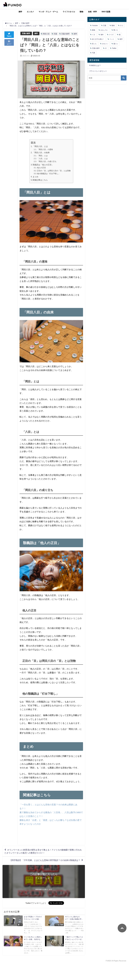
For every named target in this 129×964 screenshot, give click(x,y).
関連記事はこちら (40, 180)
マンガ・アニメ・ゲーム (48, 12)
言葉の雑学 (26, 33)
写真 (93, 53)
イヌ (93, 34)
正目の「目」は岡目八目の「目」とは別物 (54, 171)
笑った (94, 43)
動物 (81, 12)
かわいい (105, 43)
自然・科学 (92, 12)
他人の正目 (41, 167)
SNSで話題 (106, 12)
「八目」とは (42, 158)
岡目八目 (46, 34)
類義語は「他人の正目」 (43, 165)
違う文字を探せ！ (98, 39)
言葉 (55, 34)
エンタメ (30, 12)
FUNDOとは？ (95, 65)
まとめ (35, 177)
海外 (102, 34)
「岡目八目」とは (40, 146)
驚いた (116, 30)
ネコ (121, 25)
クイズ (111, 34)
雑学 (20, 12)
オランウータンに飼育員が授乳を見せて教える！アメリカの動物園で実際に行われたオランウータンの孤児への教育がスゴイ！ (43, 851)
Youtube (95, 25)
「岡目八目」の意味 (45, 149)
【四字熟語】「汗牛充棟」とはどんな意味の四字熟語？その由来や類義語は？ (45, 860)
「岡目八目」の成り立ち (46, 161)
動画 (113, 25)
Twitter (114, 48)
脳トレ (116, 43)
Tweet (9, 36)
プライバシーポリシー (98, 71)
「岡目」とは (42, 155)
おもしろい (104, 30)
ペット (112, 39)
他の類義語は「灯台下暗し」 (48, 173)
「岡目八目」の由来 (41, 152)
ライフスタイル (69, 12)
